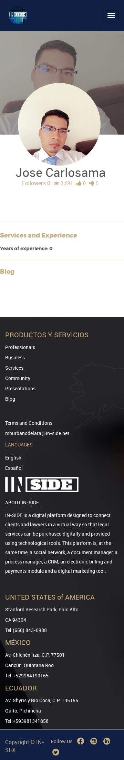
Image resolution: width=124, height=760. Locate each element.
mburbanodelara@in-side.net (37, 433)
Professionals (20, 347)
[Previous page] (109, 730)
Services (14, 368)
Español (14, 468)
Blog (10, 398)
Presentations (20, 388)
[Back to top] (109, 719)
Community (17, 378)
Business (15, 357)
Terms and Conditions (28, 423)
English (13, 457)
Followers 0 (36, 183)
